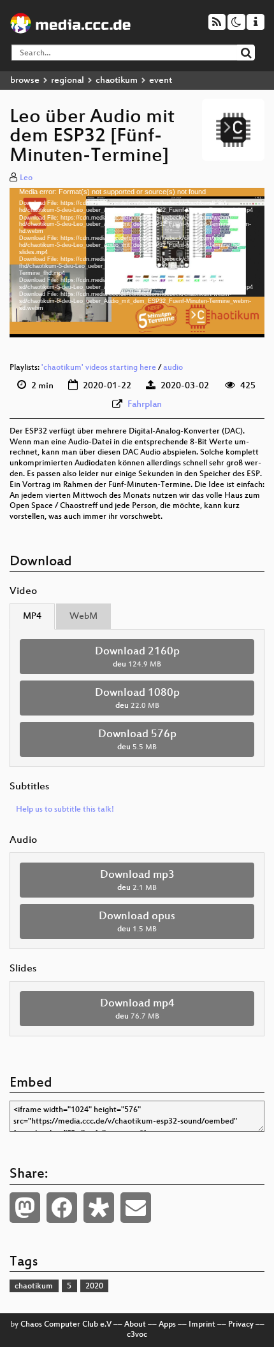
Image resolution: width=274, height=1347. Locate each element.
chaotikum (117, 80)
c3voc (137, 1334)
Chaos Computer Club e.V (66, 1324)
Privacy (241, 1324)
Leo (26, 178)
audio (173, 367)
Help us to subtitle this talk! (65, 809)
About (135, 1324)
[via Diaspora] (98, 1207)
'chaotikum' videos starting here (98, 367)
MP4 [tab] (32, 616)
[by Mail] (135, 1207)
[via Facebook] (62, 1207)
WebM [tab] (83, 616)
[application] (137, 262)
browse (25, 80)
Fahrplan (144, 404)
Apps (167, 1324)
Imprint (202, 1324)
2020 (94, 1286)
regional (67, 80)
